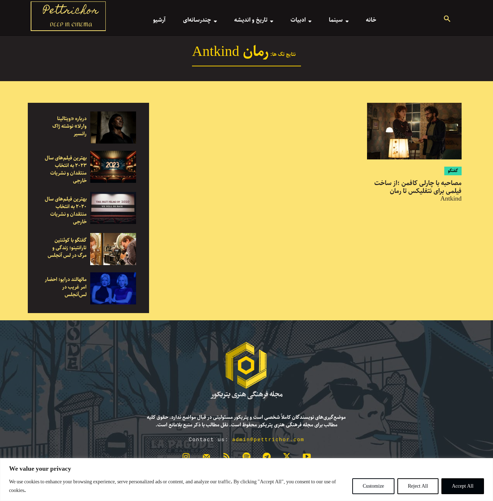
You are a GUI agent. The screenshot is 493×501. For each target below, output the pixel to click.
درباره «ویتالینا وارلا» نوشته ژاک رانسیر (69, 126)
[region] (246, 479)
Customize (373, 486)
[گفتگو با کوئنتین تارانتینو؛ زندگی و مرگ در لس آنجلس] (113, 249)
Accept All (463, 486)
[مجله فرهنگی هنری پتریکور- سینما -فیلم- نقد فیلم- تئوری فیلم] (246, 371)
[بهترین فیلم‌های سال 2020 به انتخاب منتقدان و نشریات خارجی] (113, 208)
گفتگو (453, 171)
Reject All (418, 486)
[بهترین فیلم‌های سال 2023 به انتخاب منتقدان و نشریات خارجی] (113, 167)
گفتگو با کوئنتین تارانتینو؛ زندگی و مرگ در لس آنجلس (67, 248)
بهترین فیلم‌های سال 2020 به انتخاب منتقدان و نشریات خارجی (66, 210)
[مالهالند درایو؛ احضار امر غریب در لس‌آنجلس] (113, 288)
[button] (447, 20)
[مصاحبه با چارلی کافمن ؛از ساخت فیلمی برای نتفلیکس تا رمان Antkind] (414, 131)
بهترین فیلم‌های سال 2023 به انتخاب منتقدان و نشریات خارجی (66, 169)
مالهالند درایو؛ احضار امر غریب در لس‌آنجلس (66, 287)
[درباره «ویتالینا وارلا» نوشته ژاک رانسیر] (113, 127)
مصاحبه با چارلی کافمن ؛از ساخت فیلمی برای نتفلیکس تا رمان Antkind (418, 191)
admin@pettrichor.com (268, 439)
